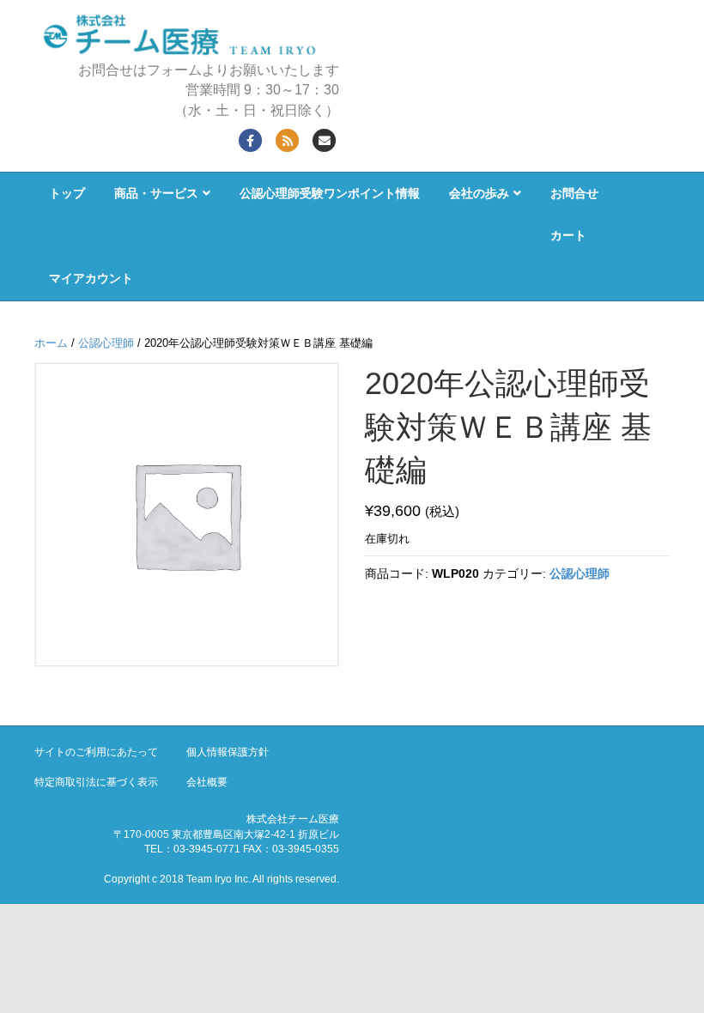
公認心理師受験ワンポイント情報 (330, 193)
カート (568, 235)
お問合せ (574, 193)
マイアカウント (91, 278)
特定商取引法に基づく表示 (96, 782)
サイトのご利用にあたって (96, 752)
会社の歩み (479, 193)
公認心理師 (106, 343)
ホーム (51, 343)
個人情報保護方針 (227, 752)
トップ (67, 193)
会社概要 (207, 782)
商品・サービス (156, 193)
